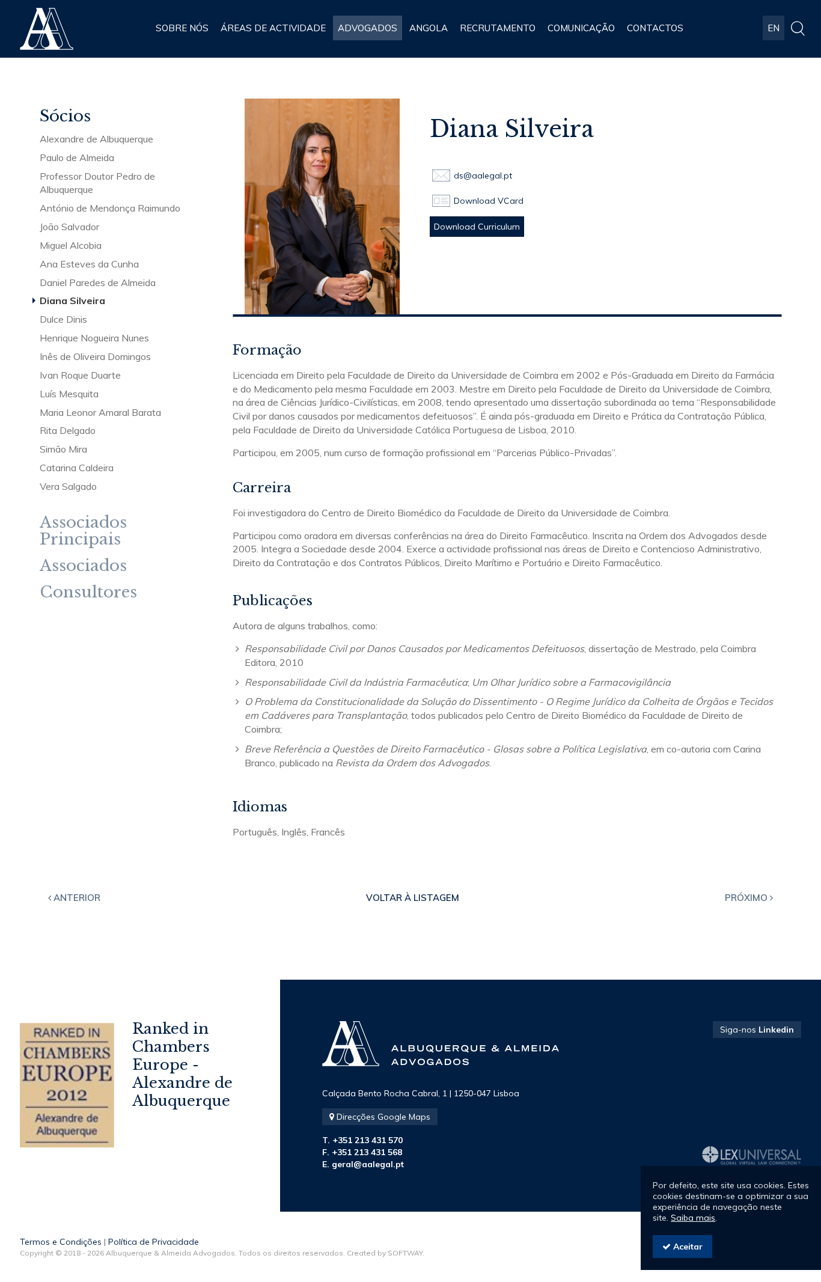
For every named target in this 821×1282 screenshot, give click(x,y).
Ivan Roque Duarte (80, 375)
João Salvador (69, 227)
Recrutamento (498, 28)
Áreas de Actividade (273, 28)
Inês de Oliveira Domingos (95, 356)
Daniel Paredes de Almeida (98, 282)
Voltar (412, 897)
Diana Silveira (72, 301)
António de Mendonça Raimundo (110, 208)
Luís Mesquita (69, 394)
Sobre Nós (182, 28)
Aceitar (687, 1246)
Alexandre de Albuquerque (96, 139)
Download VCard (488, 200)
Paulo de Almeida (77, 157)
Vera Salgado (68, 486)
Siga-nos (757, 1029)
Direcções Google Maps (382, 1116)
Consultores (88, 592)
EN (774, 28)
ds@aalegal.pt (483, 175)
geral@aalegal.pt (368, 1164)
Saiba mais (693, 1217)
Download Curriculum (477, 226)
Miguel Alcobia (71, 245)
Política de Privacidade (153, 1241)
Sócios (65, 116)
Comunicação (581, 28)
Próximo (747, 897)
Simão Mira (63, 449)
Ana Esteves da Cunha (89, 264)
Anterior (75, 897)
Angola (428, 28)
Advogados (367, 28)
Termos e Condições (61, 1241)
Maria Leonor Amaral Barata (100, 412)
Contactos (655, 28)
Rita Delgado (68, 430)
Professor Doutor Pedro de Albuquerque (97, 183)
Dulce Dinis (63, 319)
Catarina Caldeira (77, 468)
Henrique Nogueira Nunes (94, 338)
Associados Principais (83, 531)
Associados (83, 566)
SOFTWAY (405, 1252)
